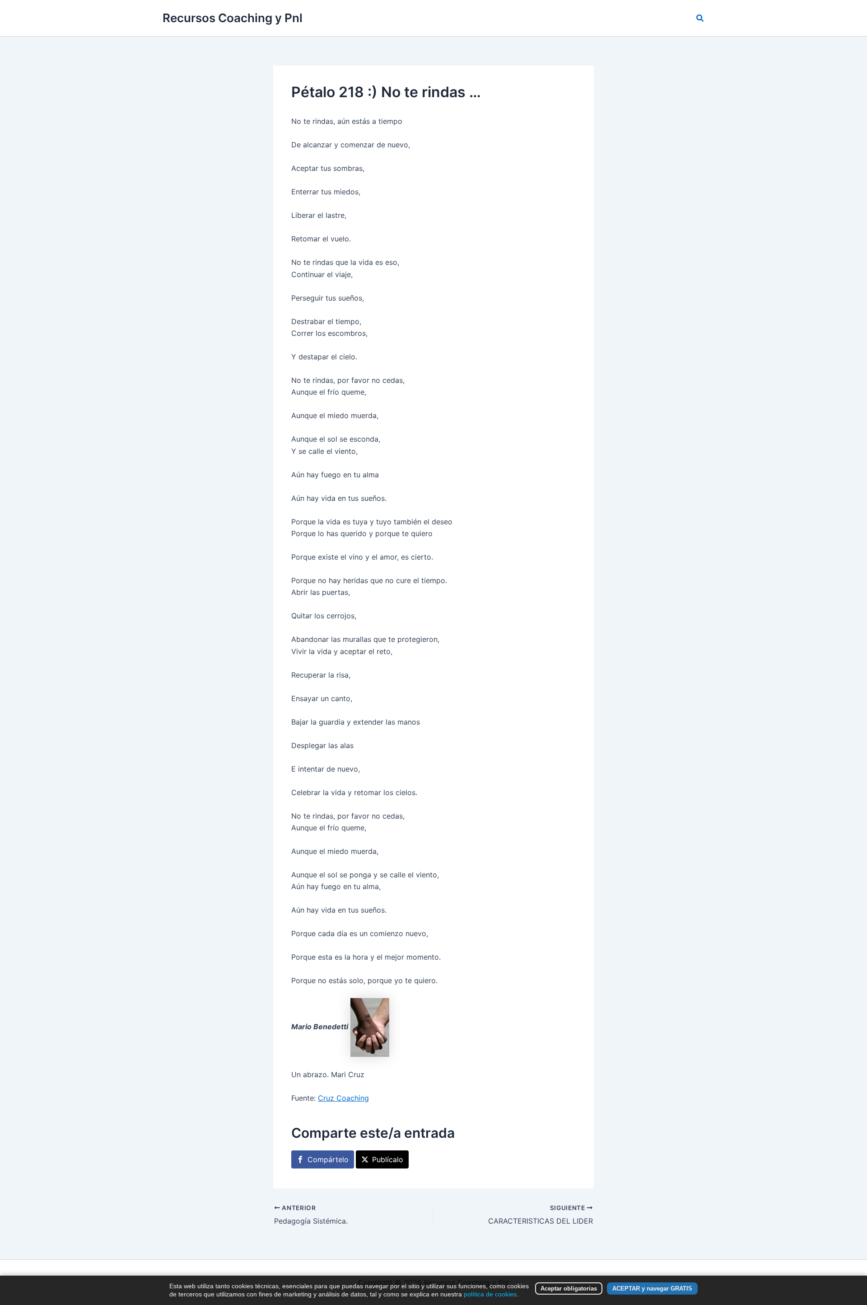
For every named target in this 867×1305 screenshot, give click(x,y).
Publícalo (387, 1159)
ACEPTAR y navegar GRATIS (652, 1288)
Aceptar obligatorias (569, 1288)
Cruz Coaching (343, 1097)
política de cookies (490, 1294)
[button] (700, 18)
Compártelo (328, 1159)
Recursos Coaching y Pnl (233, 18)
